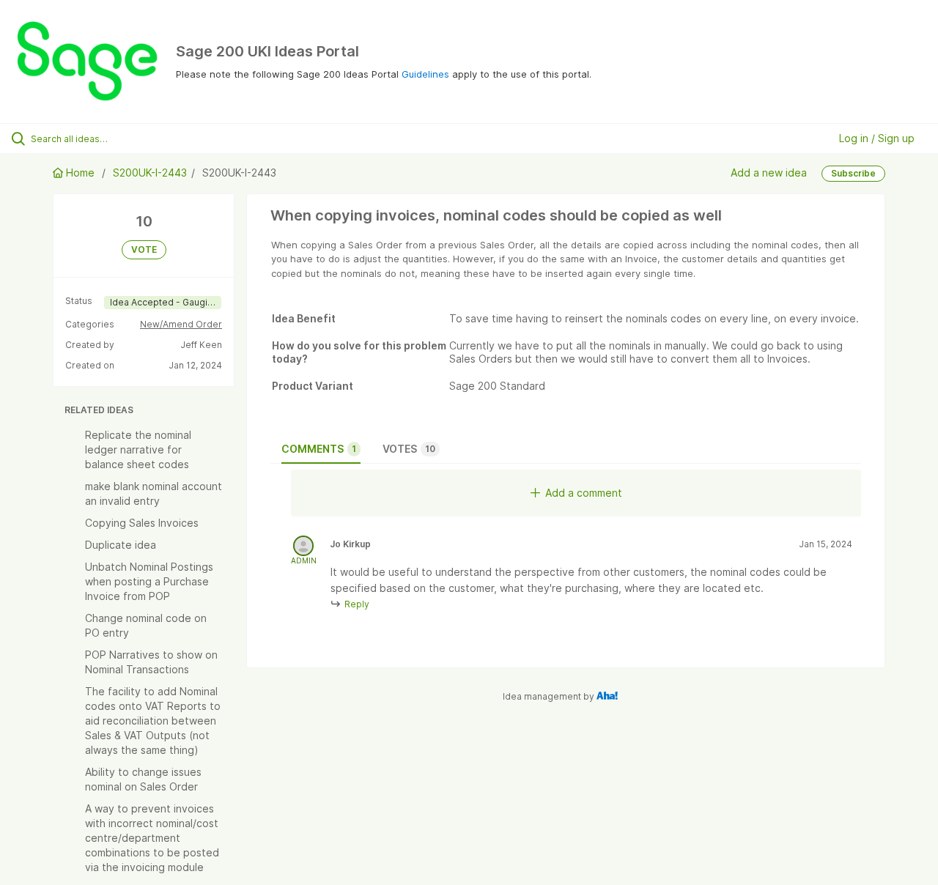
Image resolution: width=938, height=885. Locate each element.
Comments (318, 449)
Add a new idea (769, 172)
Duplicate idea (120, 544)
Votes (409, 449)
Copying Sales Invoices (142, 522)
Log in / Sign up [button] (877, 138)
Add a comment (583, 492)
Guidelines (425, 74)
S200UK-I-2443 (150, 172)
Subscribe (853, 173)
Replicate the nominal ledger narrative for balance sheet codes (138, 449)
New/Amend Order (181, 324)
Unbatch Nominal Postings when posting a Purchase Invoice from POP (149, 581)
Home (80, 172)
